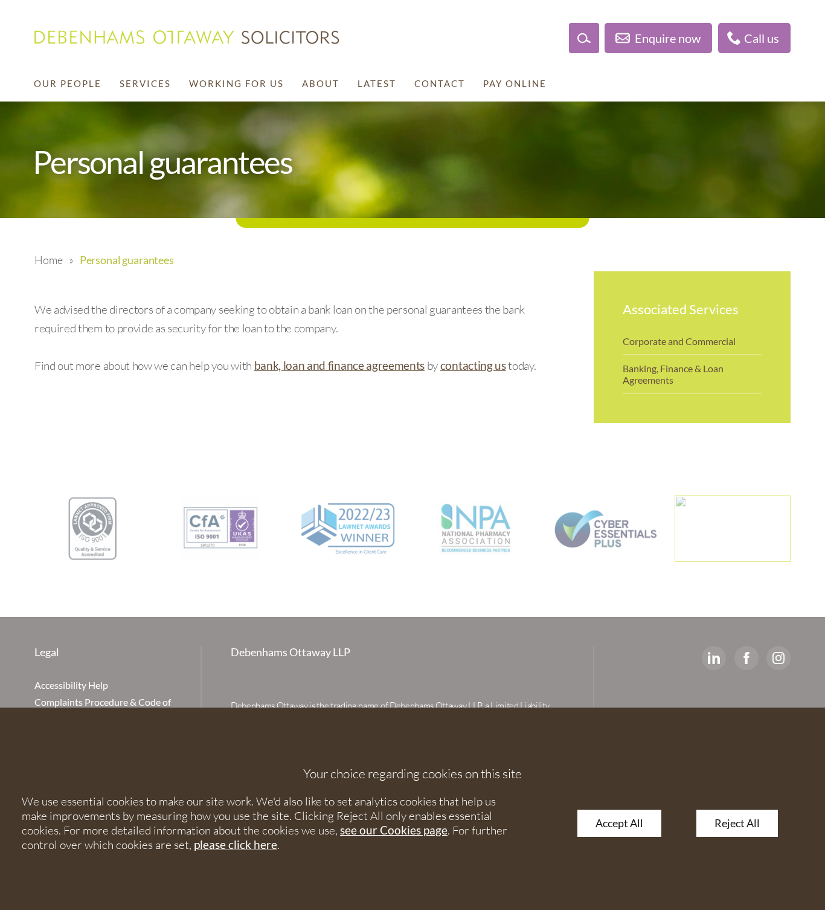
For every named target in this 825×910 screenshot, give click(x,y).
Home (48, 259)
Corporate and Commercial (679, 341)
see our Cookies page (394, 830)
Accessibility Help (71, 685)
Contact (439, 83)
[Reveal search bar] (584, 38)
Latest (377, 83)
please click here (235, 844)
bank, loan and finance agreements (339, 365)
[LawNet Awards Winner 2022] (348, 528)
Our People (67, 83)
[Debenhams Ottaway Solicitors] (186, 37)
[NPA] (476, 528)
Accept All (619, 823)
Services (145, 83)
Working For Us (236, 83)
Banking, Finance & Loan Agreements (673, 374)
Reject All (737, 823)
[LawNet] (92, 528)
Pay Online (515, 83)
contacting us (473, 365)
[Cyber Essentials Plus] (605, 528)
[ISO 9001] (220, 528)
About (320, 83)
